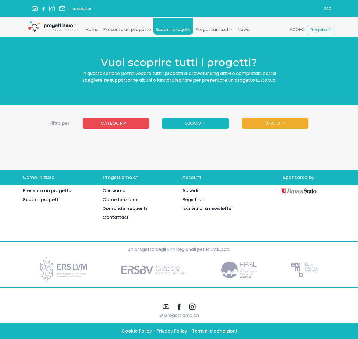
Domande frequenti (125, 208)
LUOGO (193, 123)
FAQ (328, 8)
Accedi (297, 29)
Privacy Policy (172, 331)
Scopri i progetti (173, 29)
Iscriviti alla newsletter (207, 208)
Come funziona (120, 199)
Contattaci (115, 217)
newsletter (81, 8)
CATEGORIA (114, 123)
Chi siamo (114, 190)
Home (92, 29)
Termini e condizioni (214, 331)
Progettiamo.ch (212, 29)
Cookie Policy (136, 331)
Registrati (320, 30)
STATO (273, 123)
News (243, 29)
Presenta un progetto (127, 29)
